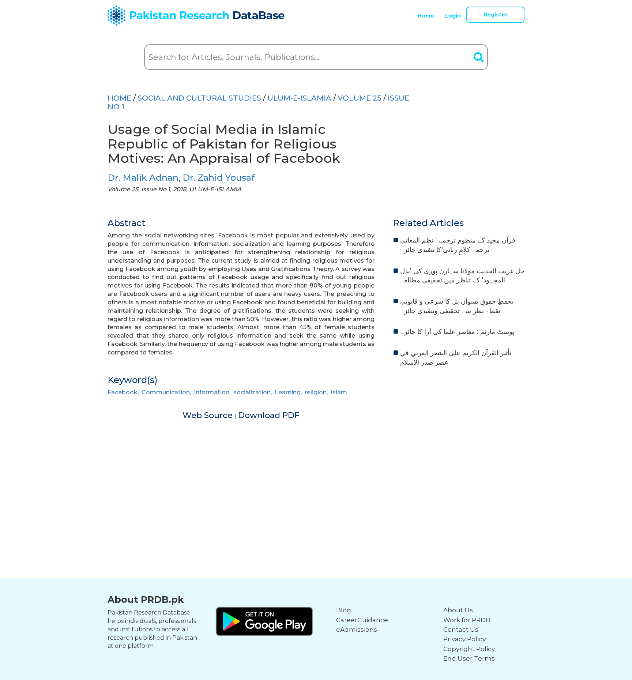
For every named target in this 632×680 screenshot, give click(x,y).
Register (495, 14)
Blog (343, 610)
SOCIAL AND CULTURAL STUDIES (199, 98)
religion (316, 392)
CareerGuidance (362, 620)
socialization (252, 392)
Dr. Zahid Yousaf (219, 177)
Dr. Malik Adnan (143, 177)
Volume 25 (359, 98)
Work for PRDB (466, 620)
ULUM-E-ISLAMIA (299, 98)
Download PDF (269, 415)
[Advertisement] (316, 472)
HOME (119, 98)
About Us (458, 610)
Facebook (123, 392)
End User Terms (469, 658)
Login (453, 15)
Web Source (209, 415)
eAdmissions (356, 629)
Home (426, 15)
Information (211, 392)
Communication (166, 392)
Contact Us (460, 629)
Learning (288, 392)
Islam (339, 392)
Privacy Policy (464, 639)
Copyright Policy (469, 649)
